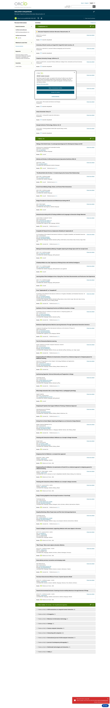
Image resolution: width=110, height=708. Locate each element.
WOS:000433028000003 (46, 412)
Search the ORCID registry (67, 6)
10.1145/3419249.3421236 (44, 347)
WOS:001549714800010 (46, 221)
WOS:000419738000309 (46, 503)
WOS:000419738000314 (46, 519)
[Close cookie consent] (74, 72)
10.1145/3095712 (42, 533)
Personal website (19, 46)
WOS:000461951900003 (46, 428)
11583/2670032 (43, 534)
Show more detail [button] (90, 35)
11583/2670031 (43, 486)
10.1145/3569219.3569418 (44, 267)
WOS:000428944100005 (46, 445)
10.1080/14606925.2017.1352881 (45, 501)
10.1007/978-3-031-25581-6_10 (45, 220)
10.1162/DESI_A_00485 (43, 443)
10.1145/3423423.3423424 (44, 330)
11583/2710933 (43, 472)
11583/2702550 (43, 458)
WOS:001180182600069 (46, 297)
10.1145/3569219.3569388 (44, 281)
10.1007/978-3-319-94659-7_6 (45, 363)
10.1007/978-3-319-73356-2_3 (45, 427)
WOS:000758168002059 (46, 315)
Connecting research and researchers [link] (23, 7)
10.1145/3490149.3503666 (44, 237)
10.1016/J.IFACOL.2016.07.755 (45, 566)
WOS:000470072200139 (46, 381)
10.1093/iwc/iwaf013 (43, 163)
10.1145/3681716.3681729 (44, 177)
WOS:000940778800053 (46, 238)
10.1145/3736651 (42, 150)
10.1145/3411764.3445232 (44, 314)
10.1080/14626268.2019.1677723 (45, 396)
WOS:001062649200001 (46, 332)
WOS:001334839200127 (46, 348)
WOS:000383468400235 (46, 567)
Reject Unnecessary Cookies (55, 88)
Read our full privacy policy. (42, 84)
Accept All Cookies (55, 92)
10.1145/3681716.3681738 (44, 191)
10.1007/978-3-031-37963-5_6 (45, 205)
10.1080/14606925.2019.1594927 (45, 380)
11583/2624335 (43, 595)
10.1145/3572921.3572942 (44, 253)
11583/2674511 (43, 549)
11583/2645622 (43, 581)
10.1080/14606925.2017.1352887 (45, 518)
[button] (92, 22)
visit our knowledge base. (102, 700)
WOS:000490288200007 (46, 365)
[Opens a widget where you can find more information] (105, 705)
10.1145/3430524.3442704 (44, 296)
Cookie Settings (55, 96)
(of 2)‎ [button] (56, 168)
